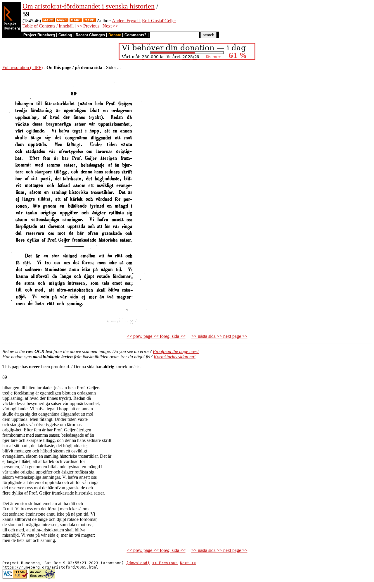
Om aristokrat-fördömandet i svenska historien (88, 6)
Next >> (110, 25)
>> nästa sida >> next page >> (219, 336)
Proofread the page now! (176, 351)
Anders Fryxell (126, 20)
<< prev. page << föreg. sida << (156, 336)
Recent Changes (90, 35)
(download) (138, 563)
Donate (114, 35)
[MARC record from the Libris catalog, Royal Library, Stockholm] (48, 20)
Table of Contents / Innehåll (48, 25)
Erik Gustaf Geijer (159, 20)
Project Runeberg (39, 35)
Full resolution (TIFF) (22, 67)
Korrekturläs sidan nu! (174, 356)
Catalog (65, 35)
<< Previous (88, 25)
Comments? (135, 35)
